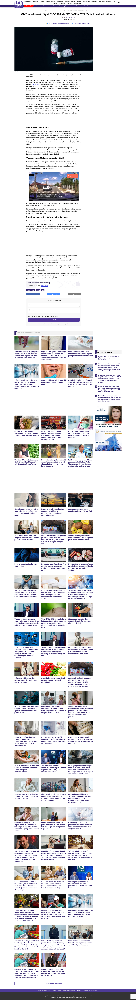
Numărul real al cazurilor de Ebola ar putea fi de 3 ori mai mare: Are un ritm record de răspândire (78, 434)
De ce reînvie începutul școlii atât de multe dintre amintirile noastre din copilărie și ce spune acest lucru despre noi (53, 463)
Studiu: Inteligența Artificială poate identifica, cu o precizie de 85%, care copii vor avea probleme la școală (53, 826)
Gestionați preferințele (69, 990)
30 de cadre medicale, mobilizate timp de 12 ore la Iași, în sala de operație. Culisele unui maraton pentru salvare (26, 709)
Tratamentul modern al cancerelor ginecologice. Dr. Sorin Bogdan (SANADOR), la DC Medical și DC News (53, 769)
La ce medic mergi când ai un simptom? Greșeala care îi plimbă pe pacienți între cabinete (26, 538)
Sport (55, 3)
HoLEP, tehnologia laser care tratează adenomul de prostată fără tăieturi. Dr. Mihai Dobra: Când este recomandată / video (25, 593)
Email (76, 294)
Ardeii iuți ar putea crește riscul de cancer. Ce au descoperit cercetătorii (53, 680)
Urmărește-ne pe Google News (82, 23)
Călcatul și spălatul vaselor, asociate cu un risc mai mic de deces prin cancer (25, 680)
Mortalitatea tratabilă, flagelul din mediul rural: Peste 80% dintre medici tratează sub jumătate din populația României (80, 913)
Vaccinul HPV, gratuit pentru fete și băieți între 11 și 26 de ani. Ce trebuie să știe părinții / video (26, 462)
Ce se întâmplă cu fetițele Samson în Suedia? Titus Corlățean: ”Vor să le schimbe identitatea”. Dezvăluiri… (61, 6)
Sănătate (102, 1)
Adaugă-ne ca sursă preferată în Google (58, 23)
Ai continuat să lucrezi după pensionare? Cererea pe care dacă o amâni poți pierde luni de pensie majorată (80, 740)
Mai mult (77, 3)
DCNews (18, 4)
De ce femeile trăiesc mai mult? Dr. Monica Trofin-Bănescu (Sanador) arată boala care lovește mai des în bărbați (52, 885)
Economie (60, 1)
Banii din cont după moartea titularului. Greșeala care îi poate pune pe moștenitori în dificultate (80, 354)
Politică (35, 1)
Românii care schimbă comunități (87, 1)
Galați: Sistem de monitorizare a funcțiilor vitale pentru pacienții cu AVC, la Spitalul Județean (80, 943)
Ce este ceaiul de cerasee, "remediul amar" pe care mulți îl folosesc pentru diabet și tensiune (26, 433)
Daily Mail (36, 84)
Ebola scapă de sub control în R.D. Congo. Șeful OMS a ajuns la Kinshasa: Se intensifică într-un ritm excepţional (53, 797)
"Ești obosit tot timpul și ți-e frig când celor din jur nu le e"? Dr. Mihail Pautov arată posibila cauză (26, 512)
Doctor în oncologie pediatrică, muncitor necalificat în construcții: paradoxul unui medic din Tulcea (52, 512)
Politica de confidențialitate (43, 990)
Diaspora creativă (70, 1)
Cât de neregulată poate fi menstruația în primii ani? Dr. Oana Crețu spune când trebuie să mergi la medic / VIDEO (53, 709)
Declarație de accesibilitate (90, 990)
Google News (44, 285)
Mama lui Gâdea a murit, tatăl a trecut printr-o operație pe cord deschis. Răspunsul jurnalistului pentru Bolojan (53, 972)
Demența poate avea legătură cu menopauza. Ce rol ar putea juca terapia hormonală (26, 796)
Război (42, 1)
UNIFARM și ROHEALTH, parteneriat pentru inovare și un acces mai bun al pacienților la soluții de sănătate (80, 826)
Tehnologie (62, 3)
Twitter (55, 294)
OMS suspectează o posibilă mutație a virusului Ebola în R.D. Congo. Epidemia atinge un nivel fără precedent (53, 740)
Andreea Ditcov (70, 17)
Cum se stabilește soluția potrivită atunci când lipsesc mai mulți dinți (53, 382)
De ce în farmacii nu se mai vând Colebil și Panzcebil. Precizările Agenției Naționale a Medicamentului (26, 769)
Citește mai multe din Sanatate (54, 983)
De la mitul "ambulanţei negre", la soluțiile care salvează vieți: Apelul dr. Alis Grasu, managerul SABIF (53, 567)
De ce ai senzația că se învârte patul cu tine (25, 565)
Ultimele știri (27, 1)
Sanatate (52, 10)
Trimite (54, 320)
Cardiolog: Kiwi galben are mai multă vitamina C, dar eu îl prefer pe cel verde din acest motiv (80, 538)
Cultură (108, 1)
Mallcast (69, 3)
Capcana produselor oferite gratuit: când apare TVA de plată (80, 510)
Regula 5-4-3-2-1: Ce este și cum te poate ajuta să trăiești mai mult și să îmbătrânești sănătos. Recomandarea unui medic (80, 650)
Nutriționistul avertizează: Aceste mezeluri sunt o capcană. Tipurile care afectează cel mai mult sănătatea (80, 567)
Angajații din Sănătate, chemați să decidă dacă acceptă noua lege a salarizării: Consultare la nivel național (80, 383)
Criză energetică (50, 1)
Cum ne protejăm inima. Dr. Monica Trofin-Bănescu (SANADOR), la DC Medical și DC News (80, 885)
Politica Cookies (57, 990)
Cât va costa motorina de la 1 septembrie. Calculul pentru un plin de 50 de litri (79, 621)
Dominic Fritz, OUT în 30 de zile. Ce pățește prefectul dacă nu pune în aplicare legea (108, 358)
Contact (79, 990)
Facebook (34, 294)
